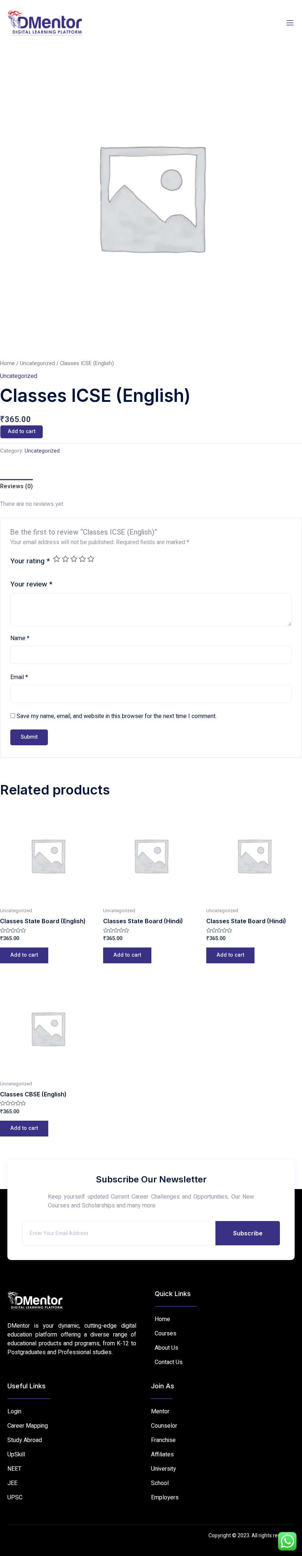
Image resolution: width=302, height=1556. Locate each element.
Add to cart (21, 431)
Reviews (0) (16, 486)
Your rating (30, 561)
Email (19, 677)
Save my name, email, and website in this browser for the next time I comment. (117, 716)
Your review (31, 584)
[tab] (16, 486)
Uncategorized (37, 363)
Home (7, 363)
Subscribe (248, 1233)
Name (19, 638)
